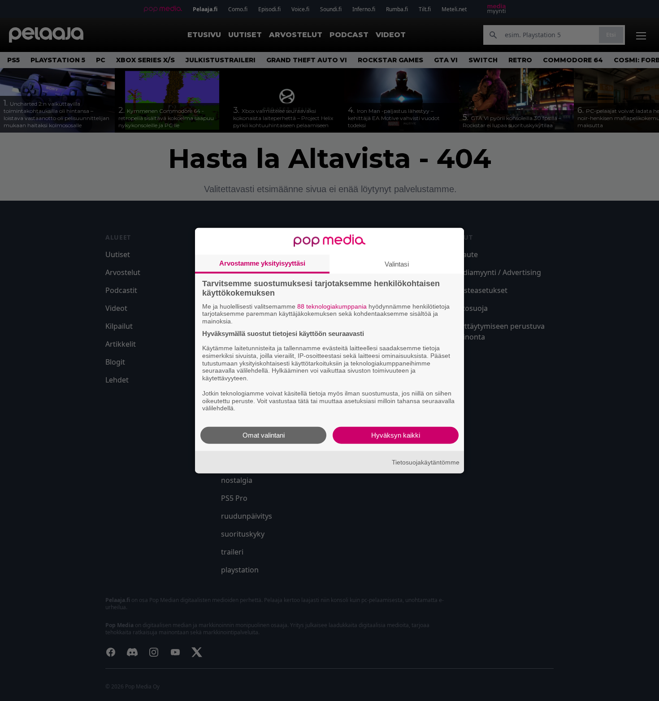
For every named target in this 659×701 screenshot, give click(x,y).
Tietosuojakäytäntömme (426, 461)
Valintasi (397, 263)
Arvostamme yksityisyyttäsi (262, 263)
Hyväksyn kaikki (395, 435)
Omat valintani (264, 435)
